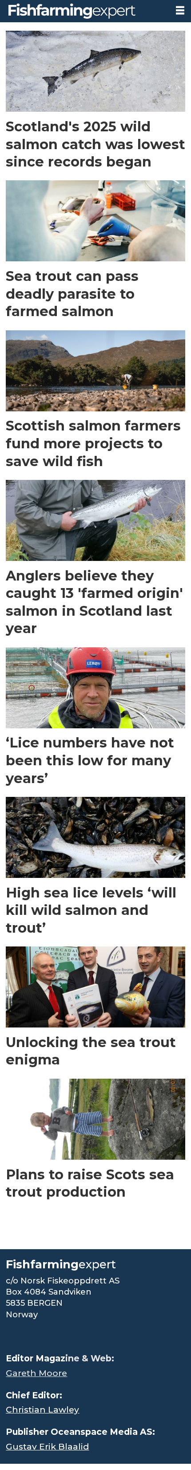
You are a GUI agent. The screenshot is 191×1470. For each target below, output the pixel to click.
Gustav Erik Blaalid (47, 1446)
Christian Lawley (42, 1409)
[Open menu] (180, 10)
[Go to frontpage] (84, 11)
